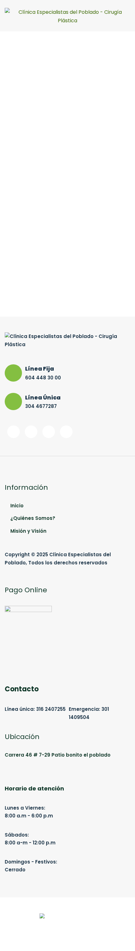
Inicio (17, 505)
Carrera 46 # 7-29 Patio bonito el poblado (58, 755)
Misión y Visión (28, 531)
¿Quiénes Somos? (32, 518)
